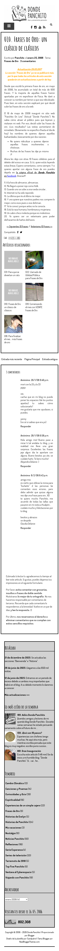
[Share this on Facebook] (17, 232)
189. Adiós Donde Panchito (31, 714)
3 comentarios (28, 61)
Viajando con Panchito (17, 877)
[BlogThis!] (12, 238)
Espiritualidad (12, 799)
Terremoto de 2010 (15, 860)
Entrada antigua (49, 359)
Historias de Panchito (16, 822)
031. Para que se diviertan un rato (12, 273)
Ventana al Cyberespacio (18, 872)
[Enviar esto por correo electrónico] (9, 238)
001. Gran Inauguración (29, 750)
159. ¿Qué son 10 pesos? (29, 732)
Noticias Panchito (14, 838)
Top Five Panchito (14, 866)
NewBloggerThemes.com (29, 941)
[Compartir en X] (15, 238)
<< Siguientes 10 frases (17, 226)
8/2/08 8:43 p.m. (39, 475)
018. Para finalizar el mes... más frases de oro (13, 339)
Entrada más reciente (12, 359)
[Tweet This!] (21, 232)
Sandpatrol (31, 938)
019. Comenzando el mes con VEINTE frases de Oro (33, 307)
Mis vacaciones (13, 827)
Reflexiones (11, 844)
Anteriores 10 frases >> (41, 226)
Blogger (31, 935)
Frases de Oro (11, 61)
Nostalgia (10, 833)
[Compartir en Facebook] (18, 238)
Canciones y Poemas (16, 788)
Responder (26, 426)
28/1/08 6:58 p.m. (40, 435)
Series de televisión (15, 855)
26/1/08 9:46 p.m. (40, 380)
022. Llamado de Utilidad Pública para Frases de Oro (34, 275)
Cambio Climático (14, 783)
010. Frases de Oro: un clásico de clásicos (25, 43)
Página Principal (32, 359)
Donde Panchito (33, 932)
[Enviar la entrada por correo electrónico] (5, 237)
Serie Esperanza (14, 849)
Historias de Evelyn (15, 816)
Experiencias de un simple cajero (22, 805)
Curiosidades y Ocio (15, 794)
